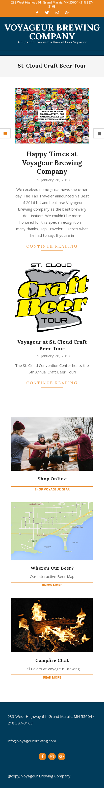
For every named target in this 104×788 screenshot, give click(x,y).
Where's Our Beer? (52, 568)
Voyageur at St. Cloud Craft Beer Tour (52, 345)
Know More (52, 585)
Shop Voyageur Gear (52, 489)
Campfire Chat (52, 660)
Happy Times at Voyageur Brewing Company (52, 163)
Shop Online (52, 479)
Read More (52, 677)
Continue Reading (52, 246)
